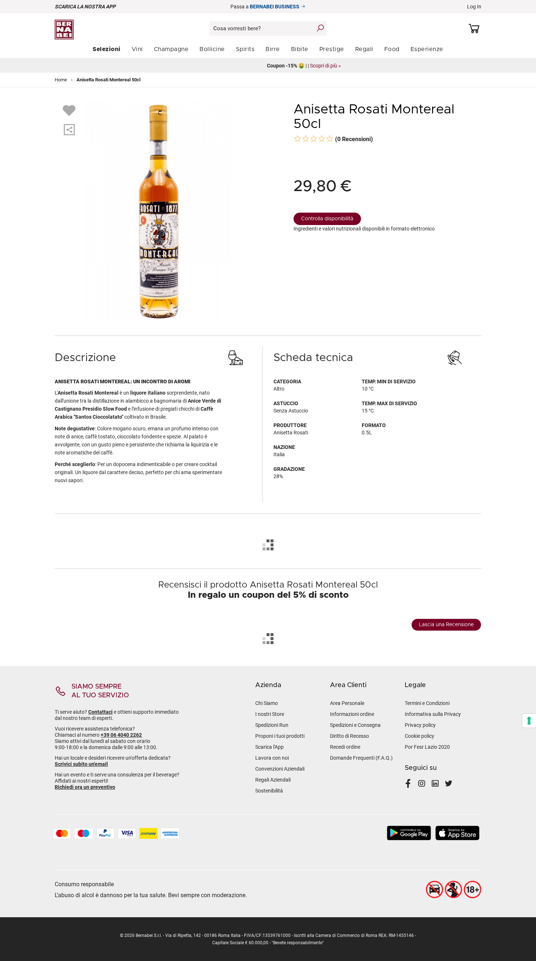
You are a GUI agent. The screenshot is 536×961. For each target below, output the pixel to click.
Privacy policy (420, 725)
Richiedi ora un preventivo (85, 787)
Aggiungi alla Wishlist (70, 110)
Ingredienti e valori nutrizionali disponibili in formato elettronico (364, 229)
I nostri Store (269, 714)
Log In (474, 6)
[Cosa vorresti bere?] (320, 28)
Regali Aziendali (273, 780)
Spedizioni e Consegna (355, 725)
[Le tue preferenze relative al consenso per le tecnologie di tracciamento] (529, 721)
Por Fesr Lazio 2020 (427, 747)
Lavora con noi (272, 758)
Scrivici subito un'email (81, 764)
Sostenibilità (269, 791)
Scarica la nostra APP (85, 6)
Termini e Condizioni (427, 703)
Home (61, 79)
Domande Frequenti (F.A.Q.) (361, 758)
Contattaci (100, 712)
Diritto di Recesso (349, 736)
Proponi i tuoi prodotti (279, 736)
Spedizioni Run (271, 725)
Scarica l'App (269, 747)
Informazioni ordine (352, 714)
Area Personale (347, 703)
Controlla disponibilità (327, 218)
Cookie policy (419, 736)
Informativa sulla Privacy (433, 714)
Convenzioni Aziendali (279, 769)
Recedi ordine (345, 747)
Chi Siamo (266, 703)
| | (268, 66)
